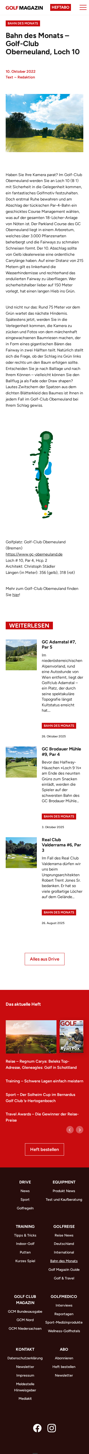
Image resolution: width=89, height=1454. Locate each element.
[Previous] (70, 1129)
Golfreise (64, 1226)
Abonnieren (64, 1358)
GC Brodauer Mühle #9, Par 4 (61, 751)
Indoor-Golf (25, 1243)
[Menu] (83, 7)
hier (15, 594)
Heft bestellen (44, 1149)
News (25, 1191)
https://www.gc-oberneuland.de (34, 554)
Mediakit (25, 1398)
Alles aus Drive (44, 959)
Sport (25, 1199)
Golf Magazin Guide (64, 1269)
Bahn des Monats (23, 23)
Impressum (25, 1375)
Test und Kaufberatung (64, 1199)
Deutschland (64, 1243)
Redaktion (26, 77)
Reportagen (63, 1314)
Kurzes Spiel (25, 1261)
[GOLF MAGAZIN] (24, 7)
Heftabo (60, 7)
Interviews (64, 1305)
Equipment (64, 1182)
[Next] (79, 1129)
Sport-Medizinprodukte (64, 1322)
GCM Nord (25, 1320)
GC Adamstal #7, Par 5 (59, 644)
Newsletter (25, 1366)
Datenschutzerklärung (25, 1358)
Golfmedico (64, 1296)
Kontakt (25, 1349)
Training (25, 1226)
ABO (64, 1349)
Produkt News (64, 1191)
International (64, 1252)
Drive (25, 1182)
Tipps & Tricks (25, 1235)
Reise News (64, 1235)
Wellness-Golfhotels (64, 1331)
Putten (25, 1252)
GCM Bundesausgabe (25, 1311)
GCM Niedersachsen (25, 1328)
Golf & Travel (64, 1278)
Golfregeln (25, 1208)
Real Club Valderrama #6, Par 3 (61, 845)
